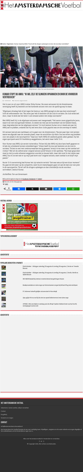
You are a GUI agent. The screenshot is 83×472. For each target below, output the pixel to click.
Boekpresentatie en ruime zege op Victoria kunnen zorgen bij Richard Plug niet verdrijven (50, 285)
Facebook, (26, 179)
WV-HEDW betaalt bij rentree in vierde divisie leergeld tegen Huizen (43, 279)
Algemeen (10, 44)
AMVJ (6, 184)
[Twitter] (41, 441)
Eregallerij (4, 414)
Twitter (40, 179)
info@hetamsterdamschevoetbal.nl (12, 426)
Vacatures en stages (7, 418)
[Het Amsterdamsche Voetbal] (41, 5)
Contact (3, 411)
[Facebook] (39, 441)
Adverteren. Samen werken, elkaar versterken (15, 408)
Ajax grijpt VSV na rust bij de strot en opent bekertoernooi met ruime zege (45, 297)
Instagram (32, 179)
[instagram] (43, 441)
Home (4, 44)
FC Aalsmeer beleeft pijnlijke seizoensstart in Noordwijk (40, 291)
